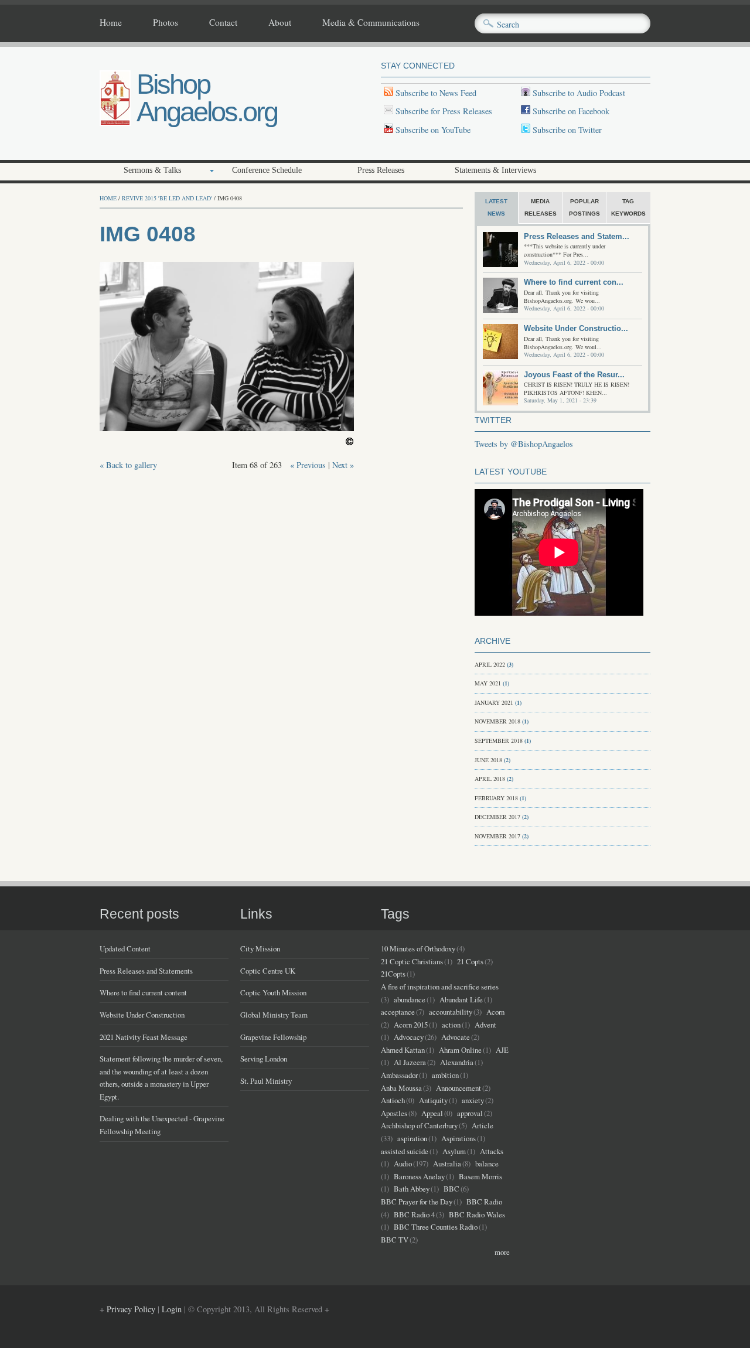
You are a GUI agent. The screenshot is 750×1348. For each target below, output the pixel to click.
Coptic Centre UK (267, 970)
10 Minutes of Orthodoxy (418, 948)
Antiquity (433, 1100)
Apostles (394, 1113)
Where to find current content (143, 992)
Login (172, 1309)
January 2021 (494, 702)
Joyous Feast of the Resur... (574, 374)
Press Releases (380, 170)
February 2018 (496, 798)
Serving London (263, 1058)
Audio (403, 1163)
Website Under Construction (142, 1014)
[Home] (115, 122)
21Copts (393, 973)
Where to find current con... (573, 282)
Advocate (455, 1037)
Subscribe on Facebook (571, 111)
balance (487, 1163)
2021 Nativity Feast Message (144, 1037)
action (451, 1024)
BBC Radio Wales (477, 1214)
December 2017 (497, 817)
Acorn (495, 1011)
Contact (223, 23)
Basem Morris (480, 1176)
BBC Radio (484, 1201)
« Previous (308, 464)
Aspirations (458, 1138)
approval (470, 1113)
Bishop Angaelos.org (207, 98)
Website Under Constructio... (576, 328)
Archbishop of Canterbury (419, 1125)
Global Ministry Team (274, 1014)
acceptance (398, 1011)
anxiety (473, 1100)
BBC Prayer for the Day (416, 1201)
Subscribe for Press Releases (442, 111)
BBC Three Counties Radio (436, 1226)
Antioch (393, 1100)
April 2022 (490, 664)
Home (111, 23)
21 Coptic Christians (412, 961)
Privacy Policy (131, 1309)
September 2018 (499, 740)
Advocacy (409, 1037)
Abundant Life (461, 999)
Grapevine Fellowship (273, 1037)
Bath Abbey (411, 1188)
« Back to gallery (128, 464)
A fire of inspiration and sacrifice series (440, 986)
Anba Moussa (401, 1088)
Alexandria (456, 1062)
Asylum (454, 1151)
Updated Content (125, 948)
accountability (450, 1011)
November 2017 (497, 836)
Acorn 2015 (411, 1024)
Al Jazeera (410, 1062)
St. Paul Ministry (266, 1081)
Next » (343, 464)
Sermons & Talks (152, 170)
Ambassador (399, 1075)
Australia (447, 1163)
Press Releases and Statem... (576, 236)
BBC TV (394, 1239)
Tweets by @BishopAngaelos (524, 443)
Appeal (432, 1113)
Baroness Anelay (419, 1176)
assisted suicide (404, 1151)
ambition (445, 1075)
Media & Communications (371, 23)
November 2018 (497, 721)
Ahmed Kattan (403, 1050)
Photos (165, 23)
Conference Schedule (267, 170)
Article (482, 1125)
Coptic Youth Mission (273, 992)
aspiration (412, 1138)
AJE (502, 1050)
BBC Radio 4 (414, 1214)
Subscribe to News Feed (434, 92)
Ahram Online (460, 1050)
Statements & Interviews (495, 170)
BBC (451, 1188)
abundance (409, 999)
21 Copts (470, 961)
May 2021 (488, 683)
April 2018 (490, 778)
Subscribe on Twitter (566, 129)
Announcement (458, 1088)
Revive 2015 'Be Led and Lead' (167, 198)
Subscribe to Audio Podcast (577, 92)
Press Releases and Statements (146, 970)
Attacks (491, 1151)
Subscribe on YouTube (433, 129)
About (279, 23)
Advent (485, 1024)
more (502, 1252)
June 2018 (488, 760)
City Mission (260, 948)
